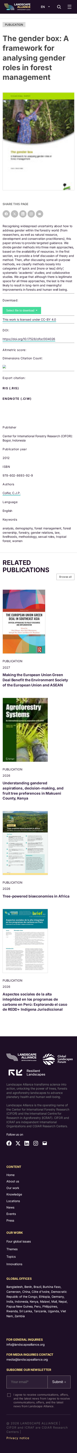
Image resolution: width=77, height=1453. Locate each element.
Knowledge (14, 1194)
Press (10, 1220)
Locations (13, 1201)
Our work (12, 1188)
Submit (58, 1382)
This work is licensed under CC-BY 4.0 (29, 319)
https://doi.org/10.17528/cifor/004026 (29, 339)
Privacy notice (17, 1438)
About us (12, 1181)
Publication (14, 24)
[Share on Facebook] (6, 214)
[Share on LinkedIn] (23, 214)
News (10, 1207)
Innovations (14, 1264)
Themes (11, 1249)
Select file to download (20, 310)
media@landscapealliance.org (27, 1359)
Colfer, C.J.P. (12, 493)
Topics (10, 1256)
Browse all (65, 576)
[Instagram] (31, 214)
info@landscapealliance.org (25, 1344)
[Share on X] (14, 214)
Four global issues (18, 1241)
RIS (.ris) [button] (11, 388)
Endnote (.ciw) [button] (18, 398)
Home (10, 1175)
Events (11, 1214)
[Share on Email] (39, 214)
